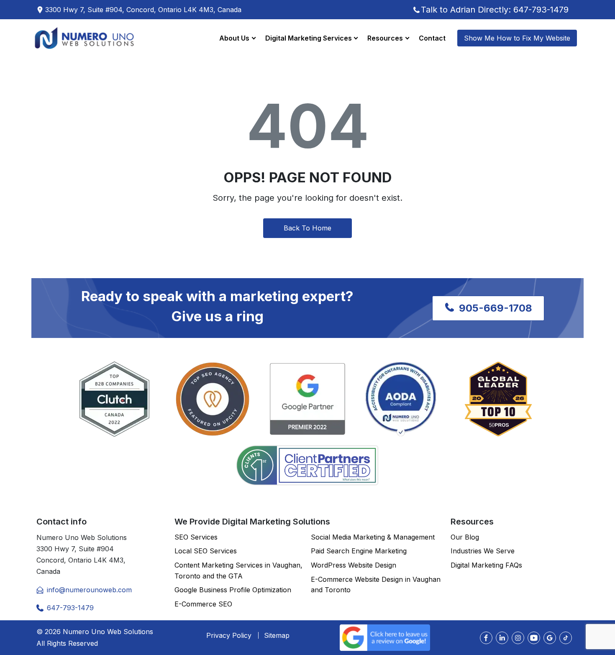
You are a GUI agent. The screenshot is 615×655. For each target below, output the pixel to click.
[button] (237, 38)
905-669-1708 (494, 308)
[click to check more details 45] (385, 637)
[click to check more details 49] (534, 638)
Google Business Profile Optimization (232, 590)
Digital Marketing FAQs (486, 565)
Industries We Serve (483, 551)
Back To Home (307, 228)
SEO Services (196, 537)
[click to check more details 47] (502, 638)
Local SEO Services (205, 551)
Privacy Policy (228, 635)
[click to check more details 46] (486, 638)
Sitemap (277, 635)
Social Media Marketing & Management (373, 537)
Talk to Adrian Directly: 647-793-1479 (495, 10)
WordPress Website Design (353, 565)
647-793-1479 (70, 608)
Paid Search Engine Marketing (359, 551)
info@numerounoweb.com (89, 590)
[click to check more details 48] (518, 638)
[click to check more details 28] (307, 465)
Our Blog (465, 537)
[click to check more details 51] (565, 638)
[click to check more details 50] (549, 638)
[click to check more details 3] (84, 37)
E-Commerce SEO (203, 604)
